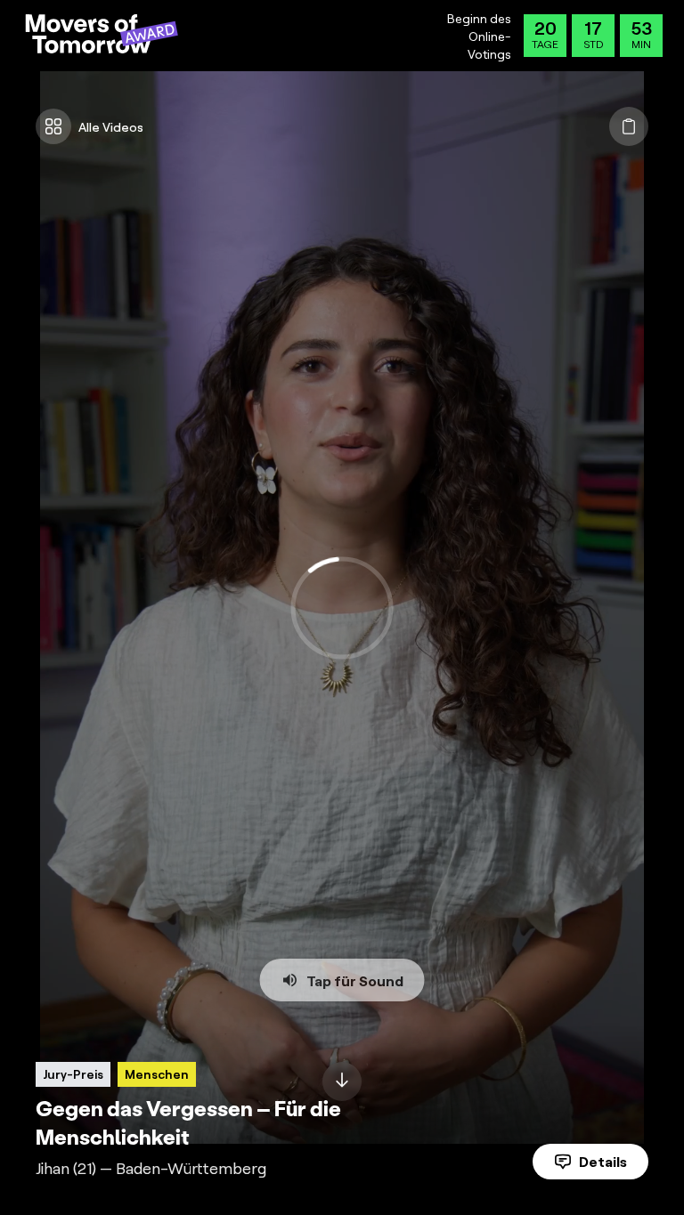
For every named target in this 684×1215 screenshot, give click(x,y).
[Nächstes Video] (342, 1081)
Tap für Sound (354, 980)
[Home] (101, 35)
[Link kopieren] (628, 126)
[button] (342, 607)
